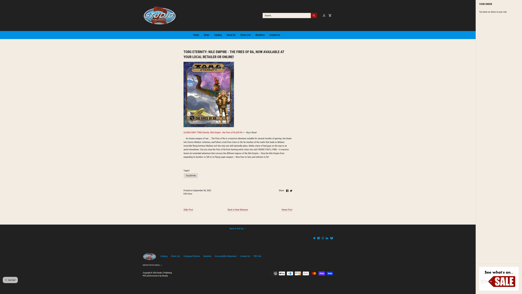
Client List (175, 256)
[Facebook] (318, 238)
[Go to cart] (330, 15)
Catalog (163, 256)
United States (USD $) (151, 265)
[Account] (324, 15)
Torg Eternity (191, 175)
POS (144, 276)
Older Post (188, 209)
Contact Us (245, 256)
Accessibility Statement (226, 256)
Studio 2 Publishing (164, 273)
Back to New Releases (238, 209)
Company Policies (192, 256)
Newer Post (287, 209)
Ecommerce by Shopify (159, 276)
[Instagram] (323, 238)
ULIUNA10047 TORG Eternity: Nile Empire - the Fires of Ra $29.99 (213, 132)
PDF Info (257, 256)
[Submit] (314, 15)
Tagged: (187, 170)
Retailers (207, 256)
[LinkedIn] (327, 238)
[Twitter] (314, 238)
